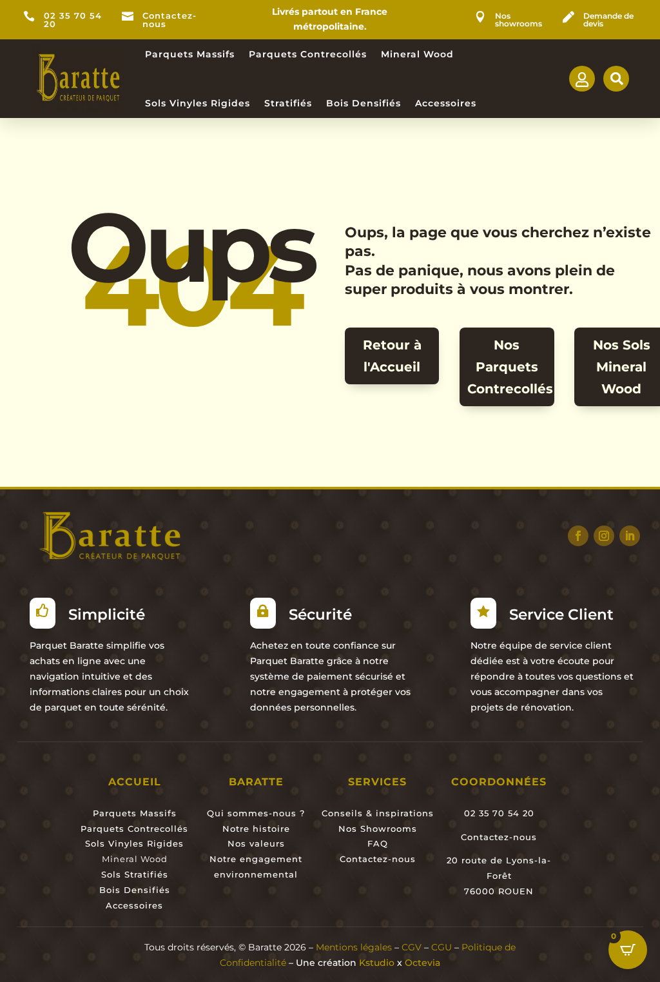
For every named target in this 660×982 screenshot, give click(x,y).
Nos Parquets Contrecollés (510, 367)
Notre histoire (256, 828)
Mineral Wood (417, 54)
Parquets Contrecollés (308, 54)
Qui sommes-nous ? (256, 813)
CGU (441, 947)
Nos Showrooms (377, 828)
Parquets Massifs (190, 54)
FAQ (377, 843)
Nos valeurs (256, 843)
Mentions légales (354, 947)
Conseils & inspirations (378, 813)
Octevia (422, 962)
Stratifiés (288, 103)
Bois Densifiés (363, 103)
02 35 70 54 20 (73, 20)
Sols (111, 874)
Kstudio (376, 962)
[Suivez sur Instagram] (604, 535)
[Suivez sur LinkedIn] (629, 535)
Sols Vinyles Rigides (197, 103)
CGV (412, 947)
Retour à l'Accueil (392, 356)
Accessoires (445, 103)
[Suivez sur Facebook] (578, 535)
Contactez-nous (169, 20)
